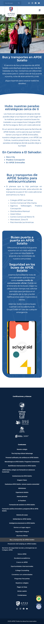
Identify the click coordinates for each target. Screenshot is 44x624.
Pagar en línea (22, 587)
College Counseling (22, 570)
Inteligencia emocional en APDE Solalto (22, 523)
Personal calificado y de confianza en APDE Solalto (22, 457)
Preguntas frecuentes (22, 579)
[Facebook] (35, 3)
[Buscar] (19, 3)
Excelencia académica (22, 558)
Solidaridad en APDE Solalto (22, 519)
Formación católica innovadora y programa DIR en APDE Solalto (20, 510)
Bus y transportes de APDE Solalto (22, 540)
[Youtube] (39, 3)
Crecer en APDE (22, 562)
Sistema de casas (22, 515)
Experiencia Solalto (22, 492)
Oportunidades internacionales (22, 566)
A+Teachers (22, 500)
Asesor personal (22, 496)
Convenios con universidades (22, 574)
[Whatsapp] (29, 3)
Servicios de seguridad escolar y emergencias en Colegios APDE (19, 549)
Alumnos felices (22, 536)
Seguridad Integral (22, 531)
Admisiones (22, 488)
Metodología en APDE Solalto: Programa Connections (22, 461)
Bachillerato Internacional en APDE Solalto (22, 466)
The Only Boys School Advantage (22, 453)
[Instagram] (32, 3)
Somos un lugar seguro (22, 527)
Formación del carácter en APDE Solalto (22, 504)
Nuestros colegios (22, 583)
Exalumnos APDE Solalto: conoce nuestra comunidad (22, 484)
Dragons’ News (22, 480)
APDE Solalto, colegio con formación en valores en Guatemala (18, 471)
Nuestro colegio (22, 449)
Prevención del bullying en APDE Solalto (22, 544)
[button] (22, 347)
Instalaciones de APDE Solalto (22, 476)
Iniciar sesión (22, 591)
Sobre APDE (22, 554)
